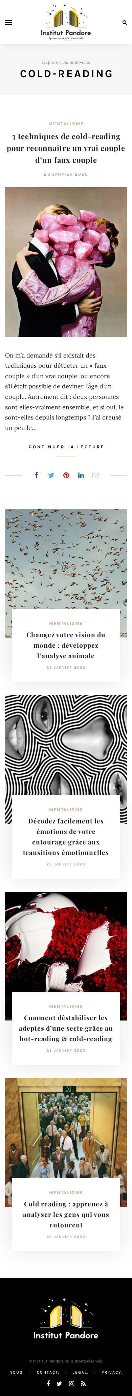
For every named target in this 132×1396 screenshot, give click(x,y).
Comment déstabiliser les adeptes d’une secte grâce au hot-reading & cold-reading (66, 1028)
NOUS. (16, 1372)
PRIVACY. (112, 1372)
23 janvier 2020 (66, 174)
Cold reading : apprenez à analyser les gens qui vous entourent (66, 1214)
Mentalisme (66, 124)
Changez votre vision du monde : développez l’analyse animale (66, 645)
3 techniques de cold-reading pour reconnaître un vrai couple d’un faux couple (66, 148)
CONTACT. (48, 1372)
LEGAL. (80, 1372)
